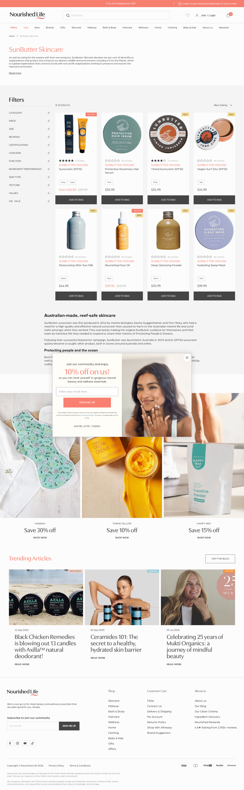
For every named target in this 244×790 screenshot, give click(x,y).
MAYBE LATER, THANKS (87, 426)
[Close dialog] (187, 358)
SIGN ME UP (87, 402)
